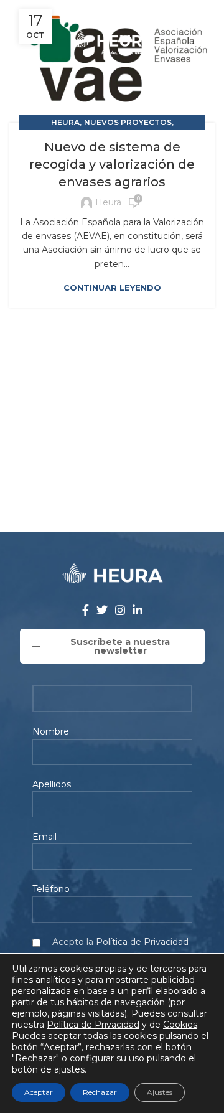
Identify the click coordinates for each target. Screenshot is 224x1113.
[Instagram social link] (119, 12)
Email (44, 836)
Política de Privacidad (142, 941)
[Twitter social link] (104, 12)
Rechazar (100, 1092)
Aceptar (38, 1092)
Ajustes (159, 1092)
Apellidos (51, 784)
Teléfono (51, 889)
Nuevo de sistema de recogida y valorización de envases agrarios (112, 164)
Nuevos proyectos (128, 122)
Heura (65, 122)
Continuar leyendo (112, 288)
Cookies (180, 1024)
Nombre (50, 731)
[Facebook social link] (89, 12)
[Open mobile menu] (209, 43)
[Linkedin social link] (134, 12)
